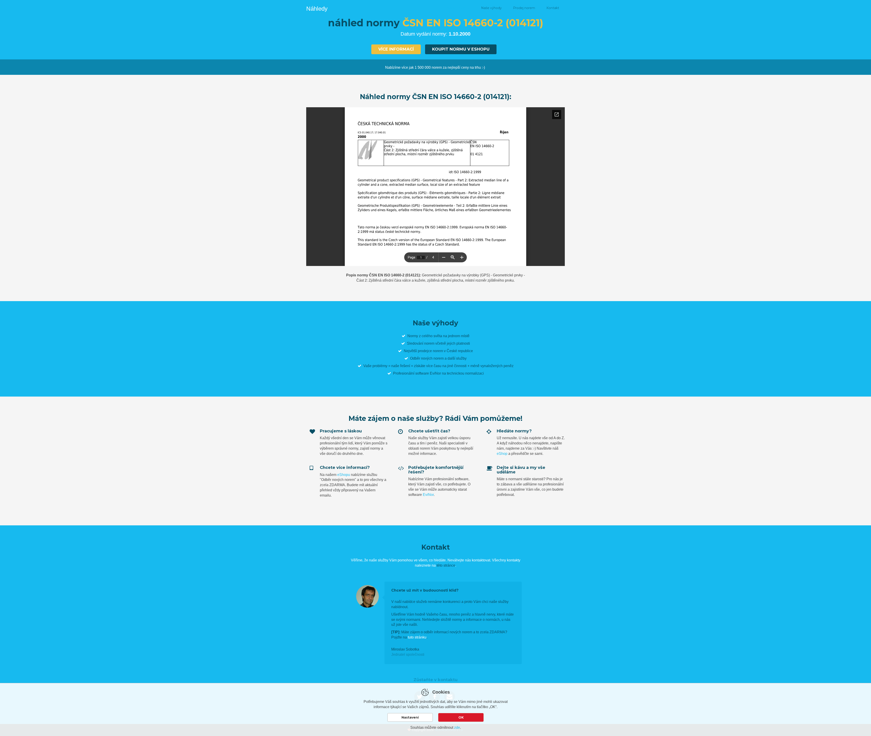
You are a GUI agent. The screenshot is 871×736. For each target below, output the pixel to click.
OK (461, 717)
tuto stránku (417, 637)
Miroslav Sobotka (405, 649)
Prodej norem (524, 8)
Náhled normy (458, 8)
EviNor (428, 495)
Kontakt (552, 8)
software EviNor (428, 373)
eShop (502, 454)
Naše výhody (491, 8)
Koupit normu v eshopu (460, 49)
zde (457, 727)
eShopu (343, 475)
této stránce (446, 565)
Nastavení (410, 717)
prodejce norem (430, 351)
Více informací (396, 49)
